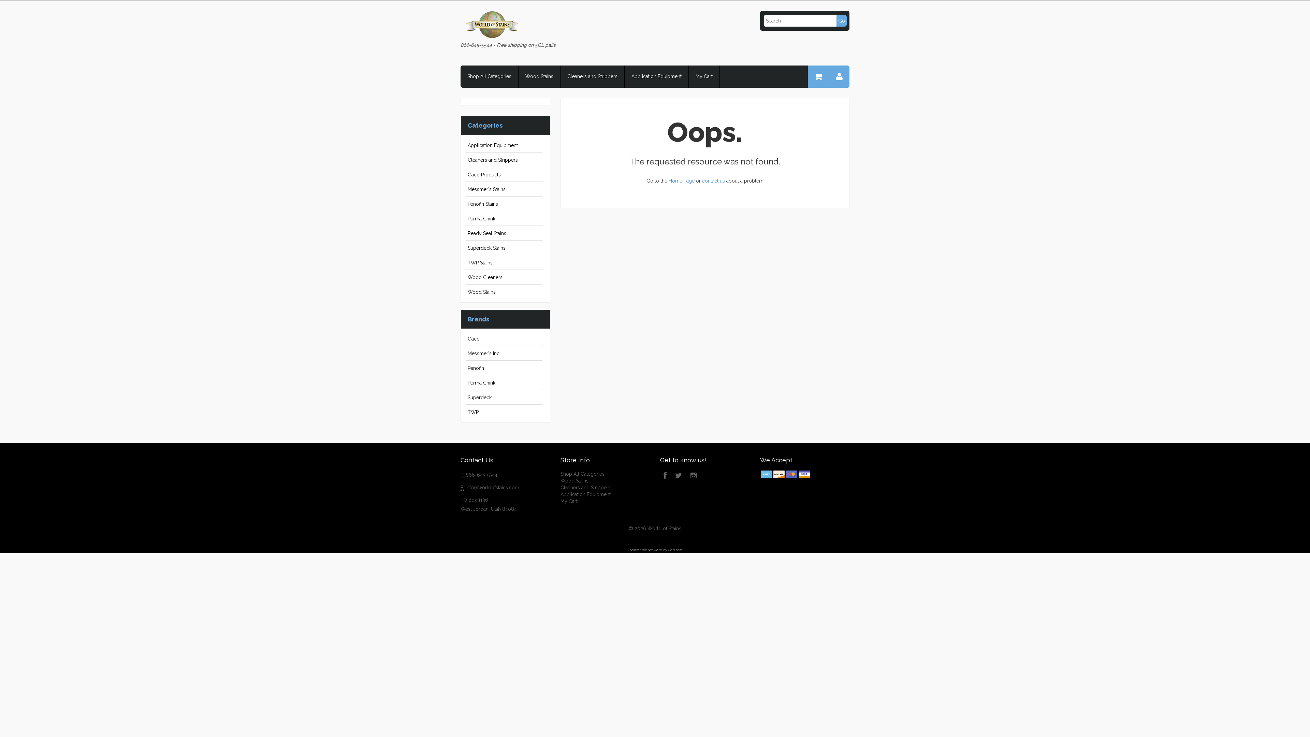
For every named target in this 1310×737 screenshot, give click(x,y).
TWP (473, 412)
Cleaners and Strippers (592, 76)
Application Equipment (656, 76)
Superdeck (480, 397)
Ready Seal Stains (487, 233)
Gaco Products (484, 174)
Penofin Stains (483, 204)
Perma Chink (481, 218)
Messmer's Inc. (484, 353)
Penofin (476, 368)
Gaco (474, 339)
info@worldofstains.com (492, 487)
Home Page (682, 181)
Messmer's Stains (487, 189)
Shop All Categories (489, 76)
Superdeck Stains (487, 248)
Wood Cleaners (485, 277)
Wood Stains (539, 76)
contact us (713, 181)
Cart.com (675, 550)
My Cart (704, 76)
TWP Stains (480, 262)
